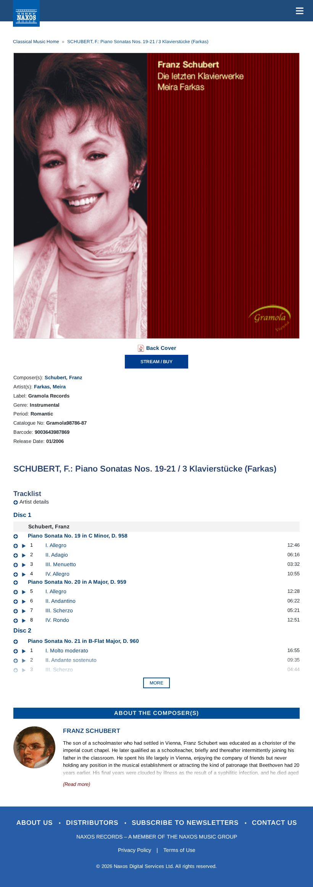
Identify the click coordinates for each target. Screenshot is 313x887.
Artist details (34, 502)
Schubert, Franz (63, 377)
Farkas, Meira (50, 387)
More (156, 683)
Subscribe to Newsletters (186, 822)
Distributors (93, 822)
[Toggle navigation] (298, 11)
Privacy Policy (134, 850)
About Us (35, 822)
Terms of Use (179, 850)
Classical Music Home (36, 41)
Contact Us (274, 822)
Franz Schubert (91, 731)
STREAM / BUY (156, 361)
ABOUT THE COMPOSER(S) (156, 713)
